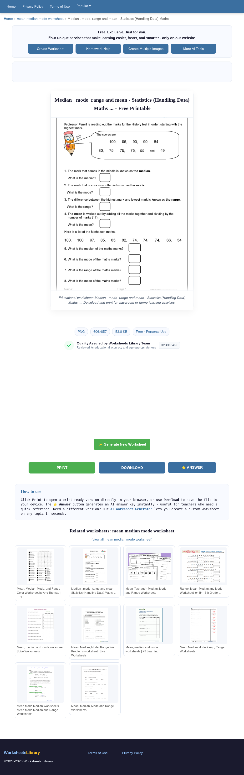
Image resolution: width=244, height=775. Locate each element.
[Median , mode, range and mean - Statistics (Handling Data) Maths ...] (94, 566)
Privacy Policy (32, 6)
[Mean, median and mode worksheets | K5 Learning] (149, 625)
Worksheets (22, 752)
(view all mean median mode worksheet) (122, 539)
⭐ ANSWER (192, 467)
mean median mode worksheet (40, 19)
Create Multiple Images (145, 49)
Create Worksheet (50, 49)
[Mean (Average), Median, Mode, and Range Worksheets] (149, 566)
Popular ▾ (83, 6)
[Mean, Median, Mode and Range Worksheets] (94, 683)
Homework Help (98, 49)
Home (11, 6)
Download (132, 468)
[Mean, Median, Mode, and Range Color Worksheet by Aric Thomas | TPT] (40, 566)
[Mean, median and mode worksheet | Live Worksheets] (40, 625)
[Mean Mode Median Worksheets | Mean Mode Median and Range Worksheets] (40, 683)
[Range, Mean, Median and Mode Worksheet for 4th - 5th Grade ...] (203, 566)
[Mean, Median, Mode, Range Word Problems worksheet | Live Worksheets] (94, 625)
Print (62, 468)
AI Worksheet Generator (131, 509)
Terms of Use (60, 6)
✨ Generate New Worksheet (122, 444)
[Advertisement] (122, 396)
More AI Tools (193, 49)
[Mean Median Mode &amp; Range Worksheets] (203, 625)
